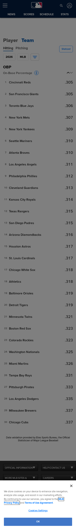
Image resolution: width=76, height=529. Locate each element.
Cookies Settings (38, 510)
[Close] (71, 486)
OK (38, 521)
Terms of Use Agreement (39, 502)
